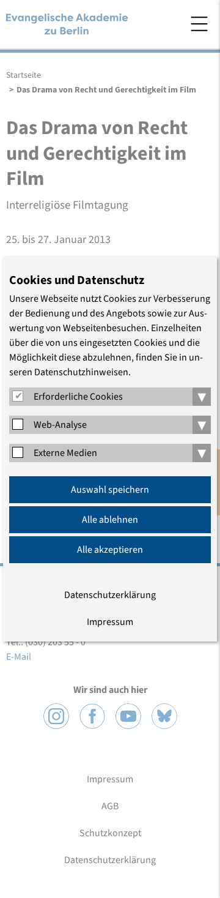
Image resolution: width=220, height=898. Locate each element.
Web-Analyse (60, 425)
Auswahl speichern (110, 489)
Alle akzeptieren (110, 549)
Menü (199, 24)
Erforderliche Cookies (78, 396)
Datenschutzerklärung (110, 595)
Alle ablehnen (110, 519)
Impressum (110, 622)
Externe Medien (65, 453)
